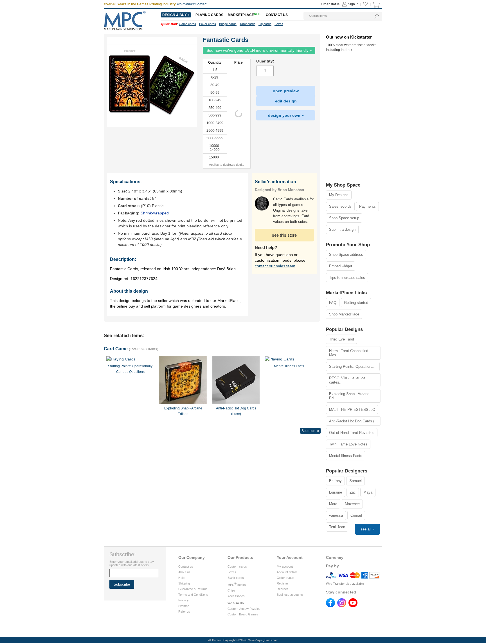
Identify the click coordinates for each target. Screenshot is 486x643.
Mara (333, 504)
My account (285, 566)
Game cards (187, 24)
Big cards (264, 24)
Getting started (356, 303)
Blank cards (236, 577)
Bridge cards (228, 24)
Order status (285, 577)
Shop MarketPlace (344, 314)
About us (184, 572)
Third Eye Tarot (341, 339)
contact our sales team (275, 266)
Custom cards (237, 566)
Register (282, 583)
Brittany (335, 481)
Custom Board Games (243, 614)
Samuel (355, 481)
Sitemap (183, 606)
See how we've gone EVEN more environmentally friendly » (259, 50)
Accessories (236, 596)
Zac (353, 492)
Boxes (232, 572)
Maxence (352, 504)
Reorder (282, 589)
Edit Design (286, 101)
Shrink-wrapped (155, 213)
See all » (367, 529)
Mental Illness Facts (345, 456)
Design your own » (286, 115)
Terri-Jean (337, 527)
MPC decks (237, 584)
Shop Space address (346, 254)
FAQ (332, 303)
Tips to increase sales (347, 277)
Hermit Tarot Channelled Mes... (348, 353)
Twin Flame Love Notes (348, 444)
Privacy (183, 600)
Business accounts (290, 594)
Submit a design (342, 229)
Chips (231, 590)
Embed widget (340, 266)
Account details (287, 572)
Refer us (184, 611)
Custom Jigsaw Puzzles (244, 608)
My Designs (338, 195)
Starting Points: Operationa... (353, 366)
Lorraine (335, 492)
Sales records (340, 206)
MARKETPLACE (244, 15)
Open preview (286, 91)
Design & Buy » (176, 15)
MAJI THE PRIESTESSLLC (352, 409)
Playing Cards (209, 15)
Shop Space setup (344, 218)
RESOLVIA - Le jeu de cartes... (347, 380)
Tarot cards (247, 24)
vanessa (336, 515)
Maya (367, 492)
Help (181, 577)
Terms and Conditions (193, 594)
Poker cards (207, 24)
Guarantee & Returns (193, 589)
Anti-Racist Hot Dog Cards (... (353, 421)
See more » (310, 431)
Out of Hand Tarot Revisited (351, 433)
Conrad (356, 515)
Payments (367, 206)
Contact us (185, 566)
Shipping (184, 583)
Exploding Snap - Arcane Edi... (349, 396)
